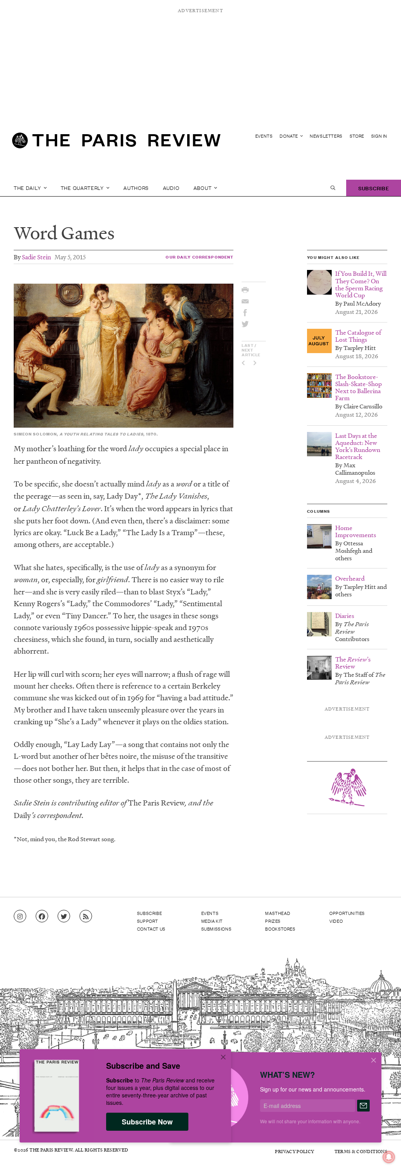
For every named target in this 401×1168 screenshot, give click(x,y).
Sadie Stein (36, 256)
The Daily (28, 187)
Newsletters (326, 136)
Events (264, 136)
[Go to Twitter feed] (64, 916)
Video (336, 920)
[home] (116, 144)
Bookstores (280, 928)
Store (357, 136)
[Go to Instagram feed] (20, 916)
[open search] (333, 188)
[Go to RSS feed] (85, 916)
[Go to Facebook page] (42, 916)
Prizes (273, 920)
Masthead (277, 913)
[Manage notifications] (382, 1150)
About (203, 187)
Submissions (216, 928)
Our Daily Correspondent (199, 256)
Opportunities (347, 913)
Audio (171, 187)
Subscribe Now (147, 1122)
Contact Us (151, 928)
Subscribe (373, 188)
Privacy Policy (294, 1151)
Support (147, 920)
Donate (289, 136)
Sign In (379, 136)
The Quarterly (83, 187)
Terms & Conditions (360, 1151)
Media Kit (212, 920)
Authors (136, 187)
